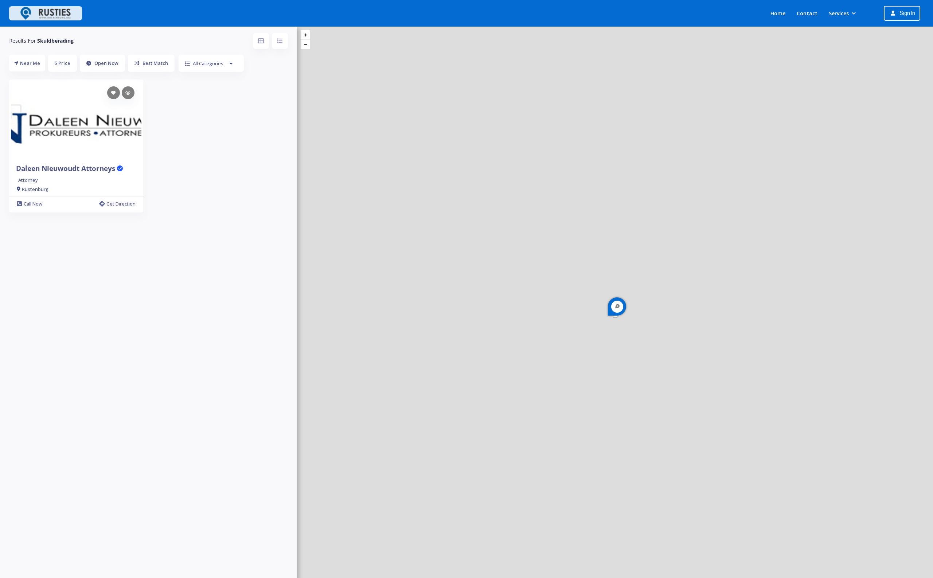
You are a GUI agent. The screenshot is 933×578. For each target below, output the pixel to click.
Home (777, 13)
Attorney (28, 180)
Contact (807, 13)
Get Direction (121, 203)
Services (839, 13)
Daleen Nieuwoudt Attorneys (66, 168)
